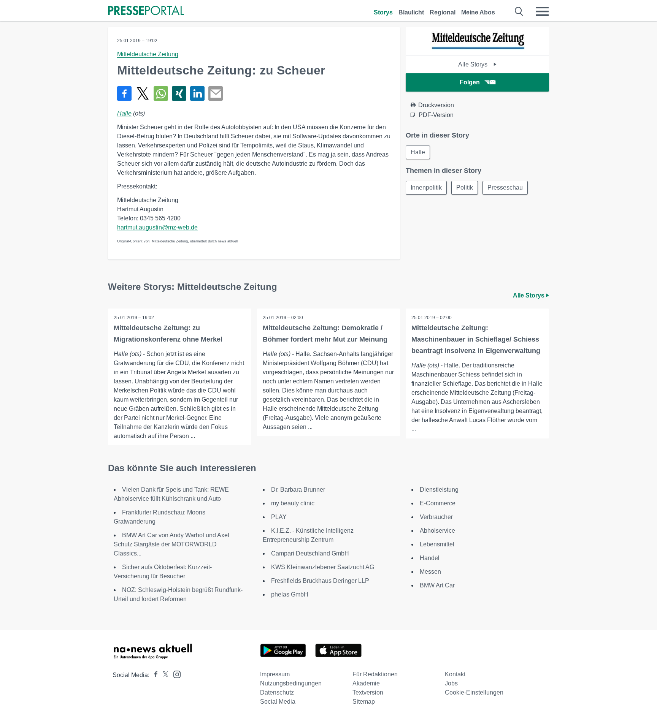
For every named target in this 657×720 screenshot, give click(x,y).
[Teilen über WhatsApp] (161, 93)
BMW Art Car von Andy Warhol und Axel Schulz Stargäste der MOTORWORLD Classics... (171, 544)
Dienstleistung (439, 489)
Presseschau (505, 187)
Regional (442, 12)
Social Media (277, 701)
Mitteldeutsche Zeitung (147, 54)
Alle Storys (473, 64)
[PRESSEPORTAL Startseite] (146, 11)
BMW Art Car (437, 585)
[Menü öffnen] (542, 11)
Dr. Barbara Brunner (298, 489)
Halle (124, 113)
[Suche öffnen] (519, 11)
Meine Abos (478, 12)
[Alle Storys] (477, 48)
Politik (464, 187)
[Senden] (215, 93)
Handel (430, 558)
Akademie (366, 683)
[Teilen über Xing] (179, 93)
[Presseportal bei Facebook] (153, 675)
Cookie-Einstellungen (474, 692)
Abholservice (437, 530)
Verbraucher (436, 517)
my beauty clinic (292, 503)
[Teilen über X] (142, 93)
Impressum (275, 674)
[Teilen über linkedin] (197, 93)
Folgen (470, 82)
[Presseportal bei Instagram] (175, 674)
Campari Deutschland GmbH (310, 553)
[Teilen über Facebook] (124, 93)
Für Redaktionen (375, 674)
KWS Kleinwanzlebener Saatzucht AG (322, 567)
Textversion (367, 692)
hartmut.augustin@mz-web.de (157, 227)
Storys (383, 12)
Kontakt (455, 674)
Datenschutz (277, 692)
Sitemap (363, 701)
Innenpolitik (426, 187)
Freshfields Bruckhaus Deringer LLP (320, 581)
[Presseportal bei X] (163, 675)
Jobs (451, 683)
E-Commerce (437, 503)
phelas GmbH (289, 594)
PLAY (279, 517)
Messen (430, 571)
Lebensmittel (437, 544)
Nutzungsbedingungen (291, 683)
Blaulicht (411, 12)
